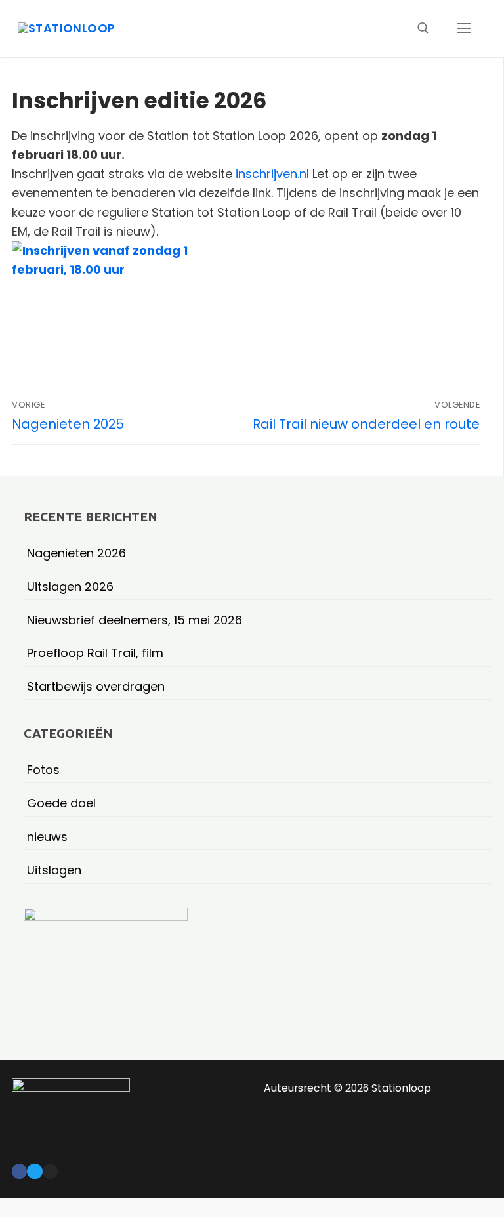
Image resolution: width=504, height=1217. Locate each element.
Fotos (43, 769)
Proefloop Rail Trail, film (95, 653)
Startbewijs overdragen (96, 686)
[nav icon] (463, 28)
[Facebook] (19, 1171)
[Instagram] (50, 1171)
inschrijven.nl (272, 173)
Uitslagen (54, 870)
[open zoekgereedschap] (423, 28)
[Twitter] (34, 1171)
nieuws (47, 836)
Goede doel (61, 803)
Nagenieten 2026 (76, 553)
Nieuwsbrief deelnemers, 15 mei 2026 (134, 620)
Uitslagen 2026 (70, 586)
